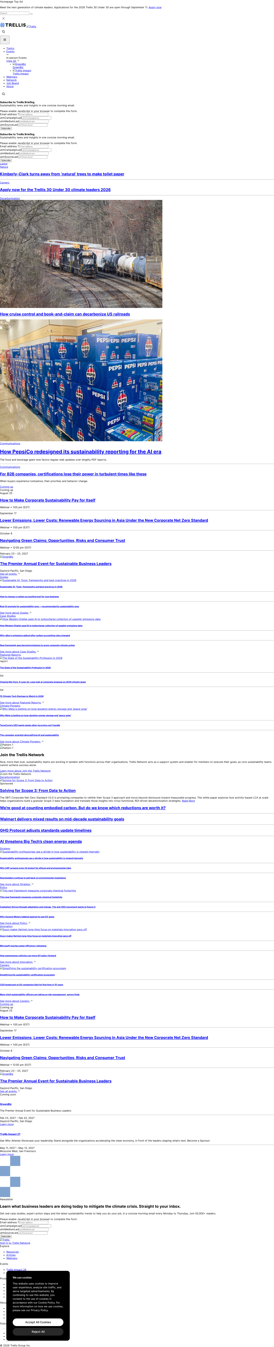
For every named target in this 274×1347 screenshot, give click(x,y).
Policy (3, 887)
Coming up (6, 486)
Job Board (12, 83)
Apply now (155, 7)
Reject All (38, 1331)
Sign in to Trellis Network (15, 1243)
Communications (10, 443)
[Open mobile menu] (5, 40)
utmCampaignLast (11, 117)
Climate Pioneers (10, 705)
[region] (38, 1306)
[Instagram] (6, 1327)
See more (14, 612)
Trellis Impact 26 (16, 1269)
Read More (188, 800)
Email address (9, 114)
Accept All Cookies (38, 1322)
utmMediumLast (9, 121)
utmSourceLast (9, 124)
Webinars (11, 76)
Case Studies (8, 615)
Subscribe (5, 128)
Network (11, 80)
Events (10, 51)
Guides (4, 577)
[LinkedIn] (2, 1327)
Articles (11, 1255)
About (10, 86)
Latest (3, 163)
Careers (4, 182)
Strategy (5, 848)
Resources (12, 1251)
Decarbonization (10, 198)
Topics (10, 48)
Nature (4, 166)
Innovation (6, 926)
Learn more (25, 770)
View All (11, 61)
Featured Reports (10, 654)
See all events (8, 573)
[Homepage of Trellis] (5, 1239)
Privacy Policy (39, 1310)
